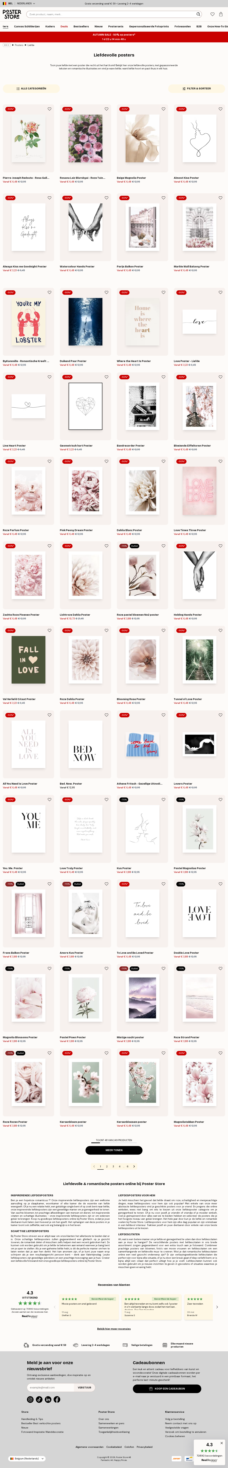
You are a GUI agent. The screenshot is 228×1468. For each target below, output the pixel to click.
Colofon (129, 1447)
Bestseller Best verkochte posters (41, 1423)
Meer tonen (114, 1150)
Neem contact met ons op (180, 1423)
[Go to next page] (134, 1166)
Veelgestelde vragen (177, 1427)
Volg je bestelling (175, 1419)
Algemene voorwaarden (89, 1447)
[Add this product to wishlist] (49, 109)
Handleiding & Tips (32, 1419)
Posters (19, 45)
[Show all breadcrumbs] (7, 45)
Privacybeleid (144, 1447)
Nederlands (24, 3)
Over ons (104, 1419)
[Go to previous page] (94, 1166)
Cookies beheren (175, 1436)
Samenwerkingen (108, 1427)
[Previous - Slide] (55, 1307)
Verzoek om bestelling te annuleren (185, 1431)
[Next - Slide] (217, 1307)
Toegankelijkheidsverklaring (114, 1431)
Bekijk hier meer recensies (114, 1328)
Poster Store (122, 1457)
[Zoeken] (198, 14)
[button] (209, 1452)
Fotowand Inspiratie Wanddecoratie (42, 1431)
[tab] (212, 14)
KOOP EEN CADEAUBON (170, 1388)
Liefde (31, 45)
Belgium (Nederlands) (27, 1458)
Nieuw (24, 1427)
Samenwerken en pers (111, 1423)
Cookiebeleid (114, 1447)
